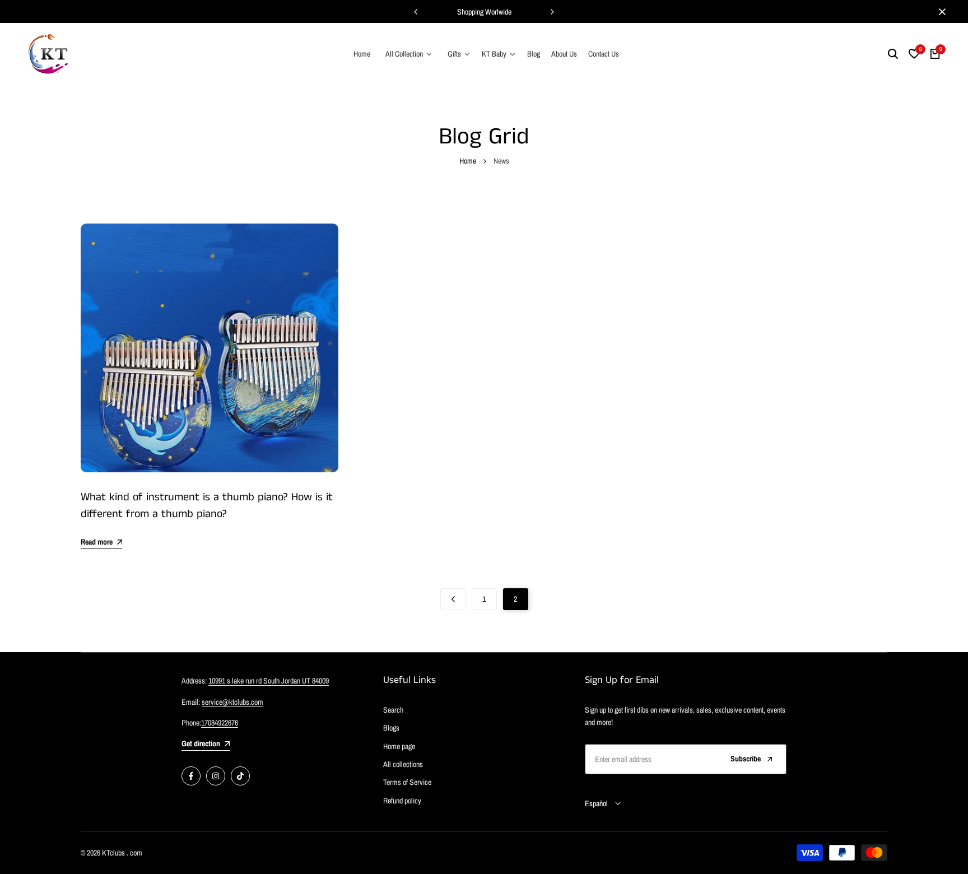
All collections (403, 764)
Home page (399, 746)
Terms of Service (407, 782)
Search (393, 710)
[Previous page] (453, 599)
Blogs (391, 728)
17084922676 (219, 723)
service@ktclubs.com (232, 702)
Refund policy (402, 801)
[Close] (940, 11)
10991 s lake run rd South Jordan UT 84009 (268, 681)
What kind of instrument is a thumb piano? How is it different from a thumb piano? (207, 505)
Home (467, 161)
